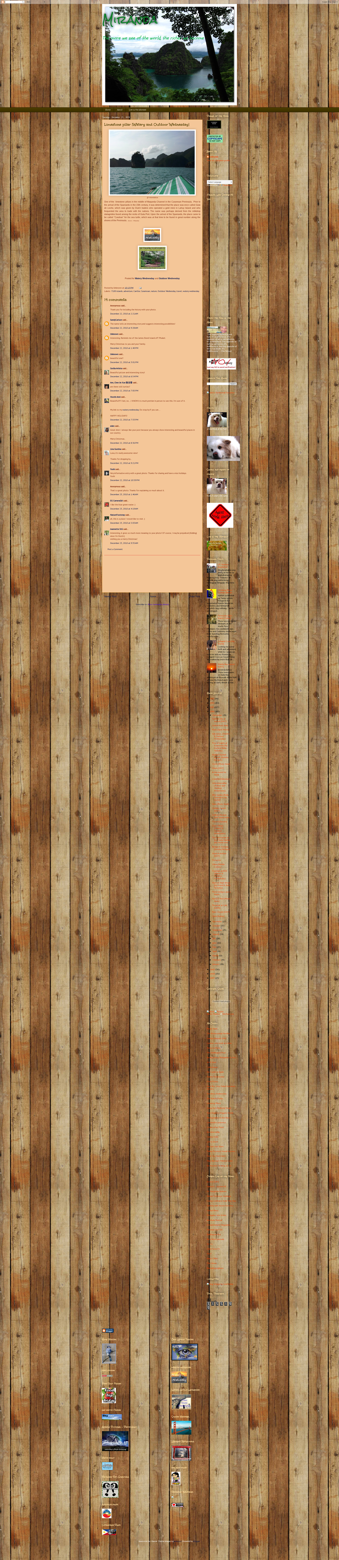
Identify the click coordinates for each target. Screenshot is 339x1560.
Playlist (216, 1014)
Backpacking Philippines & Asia (221, 1057)
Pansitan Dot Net (214, 1230)
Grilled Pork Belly (220, 725)
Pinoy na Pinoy (213, 1048)
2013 (212, 698)
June (215, 943)
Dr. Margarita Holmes (216, 1191)
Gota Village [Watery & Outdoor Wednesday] (219, 830)
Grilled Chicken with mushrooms (221, 816)
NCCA (210, 1244)
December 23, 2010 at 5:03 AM (124, 523)
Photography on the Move (219, 1118)
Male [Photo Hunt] (220, 804)
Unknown (114, 334)
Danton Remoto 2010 (216, 1038)
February (217, 960)
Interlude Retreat (214, 1220)
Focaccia (216, 860)
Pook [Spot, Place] (220, 730)
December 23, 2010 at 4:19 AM (124, 508)
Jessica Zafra (213, 1182)
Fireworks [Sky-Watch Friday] (225, 617)
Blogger (196, 1541)
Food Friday (212, 1081)
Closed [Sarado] (219, 821)
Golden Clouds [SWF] (219, 809)
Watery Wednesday (215, 1077)
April (215, 951)
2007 (212, 978)
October (217, 926)
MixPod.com (228, 1014)
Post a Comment (115, 549)
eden (112, 426)
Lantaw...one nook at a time (219, 1043)
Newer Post (110, 596)
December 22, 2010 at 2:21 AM (124, 313)
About (119, 110)
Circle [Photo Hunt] (221, 764)
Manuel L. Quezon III (216, 1186)
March (216, 955)
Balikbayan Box (214, 1234)
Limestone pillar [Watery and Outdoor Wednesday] (146, 124)
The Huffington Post (216, 1053)
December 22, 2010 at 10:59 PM (124, 480)
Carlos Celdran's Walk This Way (221, 1201)
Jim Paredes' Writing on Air (219, 1166)
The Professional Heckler (218, 1033)
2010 (212, 711)
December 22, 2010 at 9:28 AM (124, 328)
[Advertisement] (152, 573)
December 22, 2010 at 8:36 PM (124, 443)
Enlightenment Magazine (218, 1225)
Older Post (194, 596)
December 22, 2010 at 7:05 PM (124, 390)
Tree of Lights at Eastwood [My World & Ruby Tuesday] (220, 747)
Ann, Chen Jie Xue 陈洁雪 (121, 382)
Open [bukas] (218, 916)
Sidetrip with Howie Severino (220, 1206)
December (218, 715)
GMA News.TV (213, 1249)
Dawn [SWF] (218, 768)
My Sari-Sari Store (215, 1146)
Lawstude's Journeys (216, 1122)
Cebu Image (212, 1067)
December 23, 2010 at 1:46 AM (124, 494)
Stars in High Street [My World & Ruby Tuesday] (221, 885)
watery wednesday (191, 291)
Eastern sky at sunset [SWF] (219, 720)
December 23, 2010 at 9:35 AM (124, 543)
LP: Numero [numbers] (223, 565)
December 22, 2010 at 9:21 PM (124, 463)
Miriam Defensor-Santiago (219, 1196)
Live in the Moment (137, 110)
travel (179, 291)
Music (210, 1014)
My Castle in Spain (215, 1072)
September (218, 930)
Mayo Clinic (212, 1258)
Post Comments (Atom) (158, 604)
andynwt (178, 1541)
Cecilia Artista (116, 368)
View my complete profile (218, 160)
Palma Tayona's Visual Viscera (221, 1151)
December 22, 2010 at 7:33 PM (124, 419)
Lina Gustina (115, 449)
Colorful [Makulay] (220, 779)
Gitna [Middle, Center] (218, 865)
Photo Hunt (212, 1029)
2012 (212, 703)
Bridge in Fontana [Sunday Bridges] (221, 848)
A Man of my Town (215, 1127)
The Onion (212, 1263)
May (215, 947)
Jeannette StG (116, 529)
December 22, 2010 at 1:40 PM (124, 348)
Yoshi (112, 469)
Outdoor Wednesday (166, 291)
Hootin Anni (115, 397)
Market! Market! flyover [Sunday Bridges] (220, 757)
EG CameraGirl (116, 500)
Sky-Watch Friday (215, 1098)
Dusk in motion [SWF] (219, 854)
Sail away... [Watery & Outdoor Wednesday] (221, 736)
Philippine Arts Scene (216, 1215)
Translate (227, 185)
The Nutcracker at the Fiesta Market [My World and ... (221, 840)
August (216, 934)
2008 (212, 974)
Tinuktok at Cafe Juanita (219, 906)
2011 (212, 707)
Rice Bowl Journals (215, 1239)
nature (154, 291)
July (214, 938)
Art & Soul (211, 1062)
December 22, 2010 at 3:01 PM (124, 362)
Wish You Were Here (216, 1156)
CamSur (136, 291)
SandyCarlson (116, 319)
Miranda (130, 19)
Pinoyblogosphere (215, 1268)
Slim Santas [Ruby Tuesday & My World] (220, 797)
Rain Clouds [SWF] (221, 912)
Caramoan (145, 291)
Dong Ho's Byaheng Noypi (219, 1108)
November (217, 921)
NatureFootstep (117, 514)
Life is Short (212, 1142)
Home (108, 110)
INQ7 (209, 1254)
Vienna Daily (212, 1137)
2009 (212, 969)
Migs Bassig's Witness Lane (220, 1161)
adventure (128, 291)
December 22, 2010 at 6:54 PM (124, 376)
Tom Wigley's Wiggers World (220, 1113)
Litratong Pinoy (214, 1103)
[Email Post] (140, 287)
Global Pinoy (212, 1210)
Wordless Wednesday (217, 1094)
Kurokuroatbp (213, 1132)
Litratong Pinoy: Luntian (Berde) (225, 591)
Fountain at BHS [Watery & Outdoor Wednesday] (219, 875)
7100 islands (117, 291)
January (216, 964)
